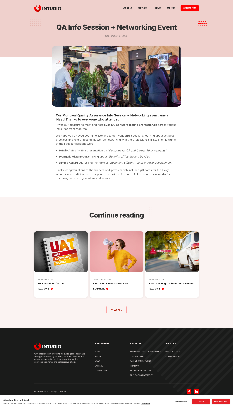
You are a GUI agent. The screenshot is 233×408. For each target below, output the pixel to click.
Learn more (145, 403)
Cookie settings (181, 401)
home (97, 351)
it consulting (137, 356)
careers (171, 8)
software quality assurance (145, 351)
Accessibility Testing (141, 370)
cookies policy (173, 356)
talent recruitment (140, 361)
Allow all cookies (220, 401)
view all (116, 310)
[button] (144, 8)
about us (127, 8)
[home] (47, 8)
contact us (189, 8)
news (158, 8)
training (134, 366)
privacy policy (172, 351)
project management (141, 375)
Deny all (201, 401)
